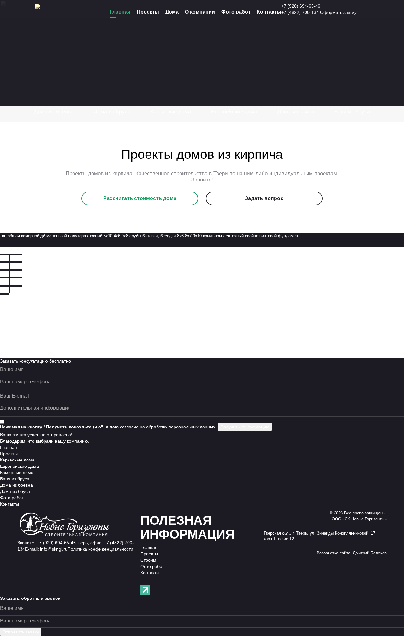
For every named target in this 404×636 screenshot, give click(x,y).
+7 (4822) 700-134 (300, 12)
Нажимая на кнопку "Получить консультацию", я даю (59, 426)
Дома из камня (295, 112)
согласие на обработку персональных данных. (168, 426)
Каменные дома (16, 472)
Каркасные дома (171, 112)
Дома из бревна (54, 112)
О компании (200, 11)
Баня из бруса (14, 478)
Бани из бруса (352, 112)
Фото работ (236, 11)
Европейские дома (234, 112)
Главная (120, 11)
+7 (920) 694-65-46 (300, 6)
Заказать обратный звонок (30, 598)
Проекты (148, 11)
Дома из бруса (112, 112)
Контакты (269, 11)
